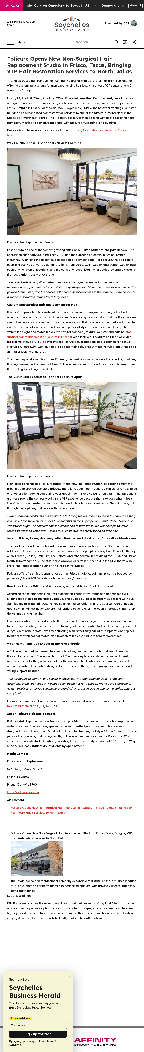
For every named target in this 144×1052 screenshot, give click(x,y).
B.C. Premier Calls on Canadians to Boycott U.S (52, 6)
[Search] (116, 42)
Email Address (20, 1018)
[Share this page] (134, 42)
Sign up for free (37, 1034)
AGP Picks (11, 5)
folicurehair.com (18, 706)
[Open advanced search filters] (125, 42)
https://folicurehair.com (23, 792)
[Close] (68, 976)
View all (135, 5)
